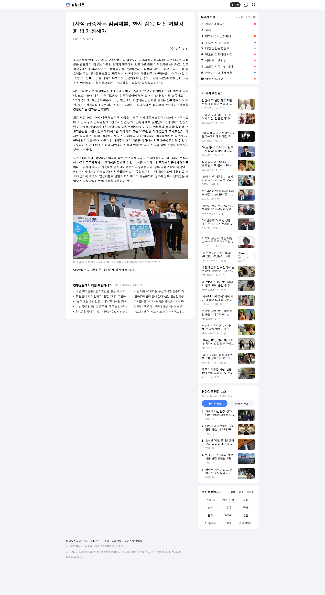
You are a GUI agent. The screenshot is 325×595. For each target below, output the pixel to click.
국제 (245, 507)
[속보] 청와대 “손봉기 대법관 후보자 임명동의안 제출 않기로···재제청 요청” (102, 311)
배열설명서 (246, 523)
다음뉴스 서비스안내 (77, 540)
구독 (236, 4)
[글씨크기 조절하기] (178, 48)
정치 (228, 507)
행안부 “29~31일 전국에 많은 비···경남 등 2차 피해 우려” (160, 306)
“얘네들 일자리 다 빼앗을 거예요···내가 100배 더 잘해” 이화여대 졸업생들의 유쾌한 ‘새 (160, 301)
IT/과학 (228, 515)
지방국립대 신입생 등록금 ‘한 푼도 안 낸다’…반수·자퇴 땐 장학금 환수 (102, 306)
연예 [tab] (241, 491)
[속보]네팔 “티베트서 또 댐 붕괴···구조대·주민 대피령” (160, 311)
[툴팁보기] (254, 17)
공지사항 (116, 540)
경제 (210, 507)
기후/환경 (228, 500)
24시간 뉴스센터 (100, 540)
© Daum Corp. (74, 557)
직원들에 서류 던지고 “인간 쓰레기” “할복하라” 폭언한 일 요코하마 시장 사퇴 (102, 296)
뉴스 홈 (210, 500)
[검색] (255, 5)
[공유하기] (246, 5)
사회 (245, 500)
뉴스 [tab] (233, 491)
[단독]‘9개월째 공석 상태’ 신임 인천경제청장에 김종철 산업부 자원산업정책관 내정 (160, 296)
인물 (245, 515)
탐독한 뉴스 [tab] (241, 403)
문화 (210, 515)
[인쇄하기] (184, 48)
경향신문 (78, 4)
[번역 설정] (171, 48)
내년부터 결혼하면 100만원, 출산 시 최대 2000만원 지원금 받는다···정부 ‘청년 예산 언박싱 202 (102, 291)
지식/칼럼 (210, 523)
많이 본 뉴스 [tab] (215, 403)
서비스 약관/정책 (133, 540)
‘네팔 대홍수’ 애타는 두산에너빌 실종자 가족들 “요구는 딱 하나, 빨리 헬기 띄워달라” (160, 291)
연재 (228, 523)
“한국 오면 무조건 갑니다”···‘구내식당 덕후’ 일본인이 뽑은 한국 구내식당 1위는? (102, 301)
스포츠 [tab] (250, 491)
